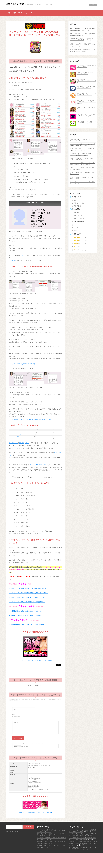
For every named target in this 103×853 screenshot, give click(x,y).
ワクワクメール (17, 434)
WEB (75, 230)
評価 (13, 714)
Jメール (17, 438)
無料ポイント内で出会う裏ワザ (39, 464)
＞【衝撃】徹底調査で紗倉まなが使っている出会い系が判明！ (27, 624)
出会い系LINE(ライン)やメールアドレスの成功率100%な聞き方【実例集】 (31, 419)
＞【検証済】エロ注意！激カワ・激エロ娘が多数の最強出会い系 (27, 588)
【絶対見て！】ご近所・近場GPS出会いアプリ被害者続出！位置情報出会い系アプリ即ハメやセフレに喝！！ (82, 45)
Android (76, 228)
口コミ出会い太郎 (15, 4)
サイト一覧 (29, 13)
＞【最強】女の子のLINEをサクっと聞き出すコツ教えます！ (26, 615)
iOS (75, 225)
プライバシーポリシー (12, 831)
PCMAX (17, 436)
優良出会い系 (78, 212)
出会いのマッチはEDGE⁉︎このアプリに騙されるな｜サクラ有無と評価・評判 (86, 81)
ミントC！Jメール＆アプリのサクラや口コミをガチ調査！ (35, 660)
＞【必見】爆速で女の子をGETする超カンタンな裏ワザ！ (25, 611)
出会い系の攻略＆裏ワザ (15, 13)
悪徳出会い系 (78, 215)
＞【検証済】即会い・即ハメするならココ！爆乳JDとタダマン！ (28, 597)
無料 (75, 200)
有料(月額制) (77, 206)
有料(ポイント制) (79, 203)
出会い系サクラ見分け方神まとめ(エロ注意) (22, 364)
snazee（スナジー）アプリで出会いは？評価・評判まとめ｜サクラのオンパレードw (86, 102)
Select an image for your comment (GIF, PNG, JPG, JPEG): (28, 743)
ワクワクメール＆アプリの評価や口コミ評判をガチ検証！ (35, 813)
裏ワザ (24, 255)
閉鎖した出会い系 (79, 218)
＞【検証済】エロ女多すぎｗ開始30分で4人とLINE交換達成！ (27, 602)
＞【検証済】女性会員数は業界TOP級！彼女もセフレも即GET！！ (28, 593)
